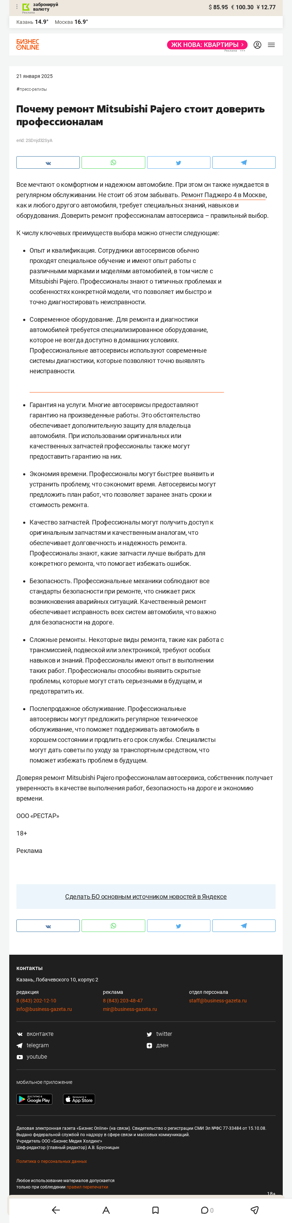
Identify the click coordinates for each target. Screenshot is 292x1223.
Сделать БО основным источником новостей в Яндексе (146, 896)
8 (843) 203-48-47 (123, 1000)
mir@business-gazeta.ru (130, 1009)
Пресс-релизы (33, 89)
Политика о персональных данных (51, 1161)
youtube (36, 1056)
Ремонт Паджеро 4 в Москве (223, 195)
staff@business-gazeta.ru (218, 1000)
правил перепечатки (87, 1187)
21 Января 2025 (34, 76)
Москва (64, 22)
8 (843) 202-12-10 (36, 1000)
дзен (161, 1045)
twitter (163, 1033)
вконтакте (39, 1033)
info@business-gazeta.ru (44, 1009)
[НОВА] (205, 44)
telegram (37, 1045)
